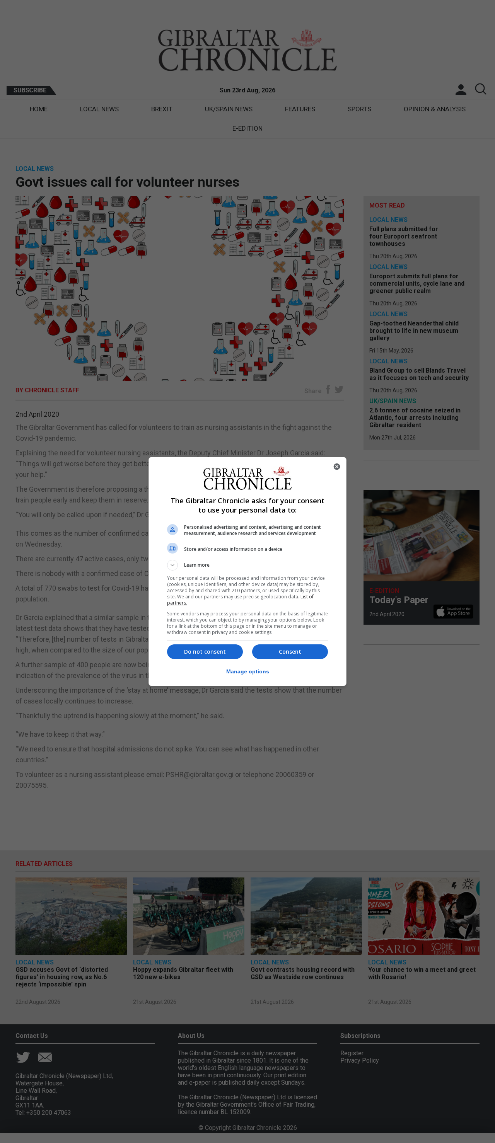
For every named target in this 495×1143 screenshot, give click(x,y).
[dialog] (247, 571)
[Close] (337, 466)
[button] (247, 565)
